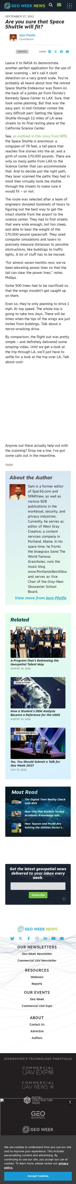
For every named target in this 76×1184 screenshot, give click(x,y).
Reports (37, 984)
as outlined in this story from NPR (39, 136)
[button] (50, 52)
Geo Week (37, 999)
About (37, 1018)
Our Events (37, 993)
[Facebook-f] (28, 938)
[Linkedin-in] (45, 938)
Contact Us (37, 1024)
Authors (37, 1038)
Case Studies (23, 683)
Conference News (26, 733)
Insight (22, 52)
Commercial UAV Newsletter (37, 960)
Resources (37, 970)
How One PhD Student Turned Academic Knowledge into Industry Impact (44, 813)
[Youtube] (53, 938)
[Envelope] (61, 938)
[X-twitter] (20, 938)
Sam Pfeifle (27, 35)
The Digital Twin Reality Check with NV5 (45, 801)
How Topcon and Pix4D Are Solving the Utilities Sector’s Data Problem (43, 826)
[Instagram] (37, 938)
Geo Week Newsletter (37, 954)
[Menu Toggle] (69, 6)
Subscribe (38, 895)
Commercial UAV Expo (37, 1006)
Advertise (37, 1031)
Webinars (37, 977)
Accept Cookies (38, 1176)
